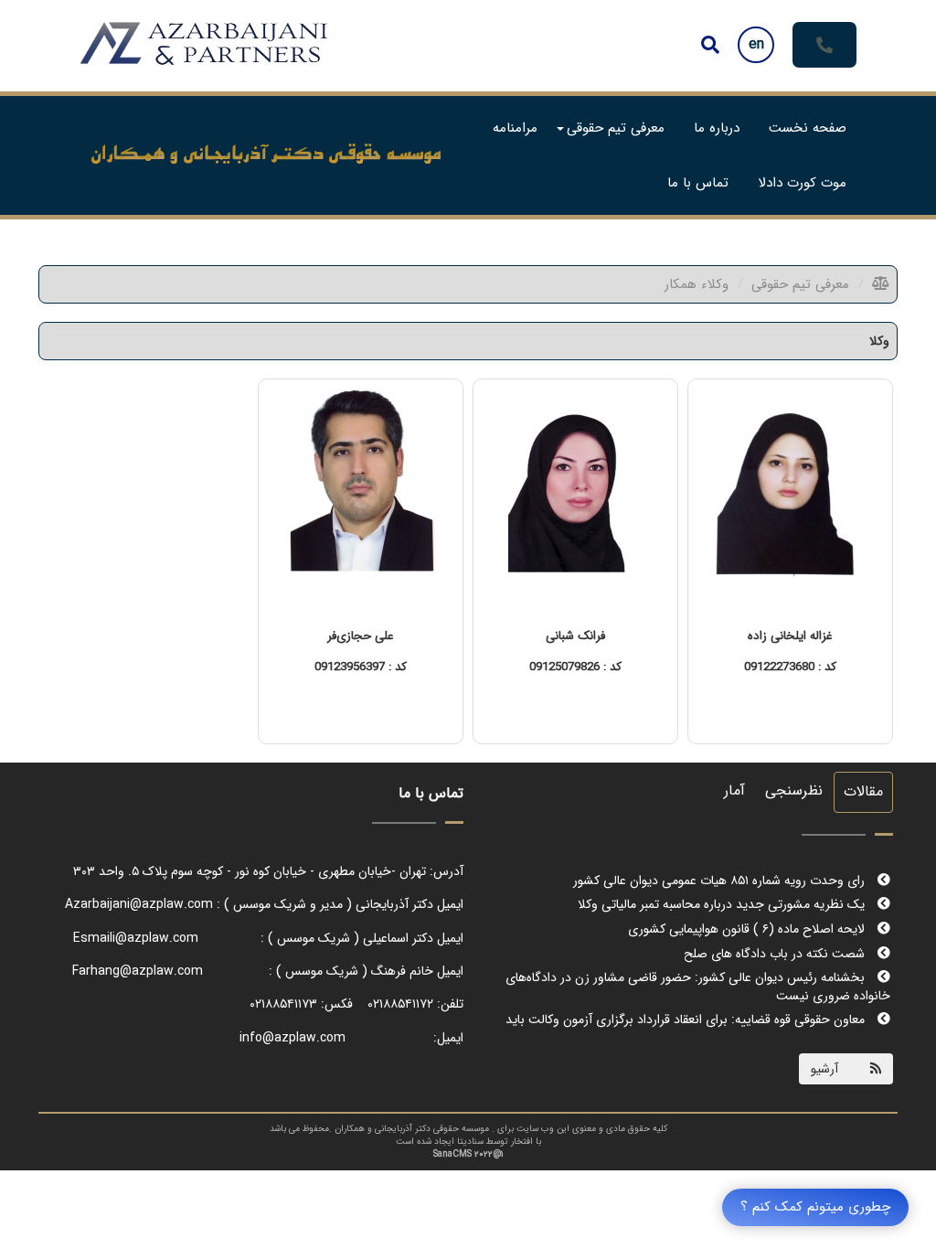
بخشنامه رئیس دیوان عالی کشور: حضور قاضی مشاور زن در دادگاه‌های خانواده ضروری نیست (697, 965)
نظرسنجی (794, 790)
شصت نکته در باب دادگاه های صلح (776, 932)
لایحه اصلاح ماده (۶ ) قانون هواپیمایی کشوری (748, 908)
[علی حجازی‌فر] (360, 490)
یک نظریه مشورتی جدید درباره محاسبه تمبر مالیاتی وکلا (723, 883)
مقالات (863, 791)
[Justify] (710, 45)
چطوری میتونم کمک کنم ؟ (815, 1207)
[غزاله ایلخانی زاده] (790, 490)
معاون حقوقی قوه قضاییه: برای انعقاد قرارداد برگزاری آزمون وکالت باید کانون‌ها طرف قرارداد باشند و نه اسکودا (697, 1007)
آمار (734, 790)
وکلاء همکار (697, 284)
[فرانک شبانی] (575, 490)
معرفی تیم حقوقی (800, 284)
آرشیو (824, 1069)
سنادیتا (470, 1141)
